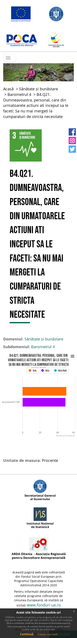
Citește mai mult (47, 634)
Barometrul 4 (19, 94)
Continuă (26, 634)
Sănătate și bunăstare (38, 88)
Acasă (8, 88)
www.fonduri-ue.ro (44, 605)
